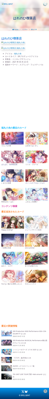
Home (16, 29)
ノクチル (25, 29)
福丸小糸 (34, 29)
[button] (13, 42)
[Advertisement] (24, 96)
